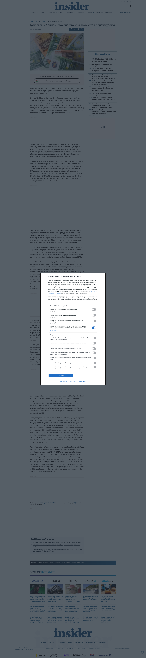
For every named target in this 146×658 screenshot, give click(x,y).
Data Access (73, 381)
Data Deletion (63, 381)
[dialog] (73, 329)
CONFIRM (61, 375)
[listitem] (73, 306)
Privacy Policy (82, 381)
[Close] (102, 276)
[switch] (94, 309)
